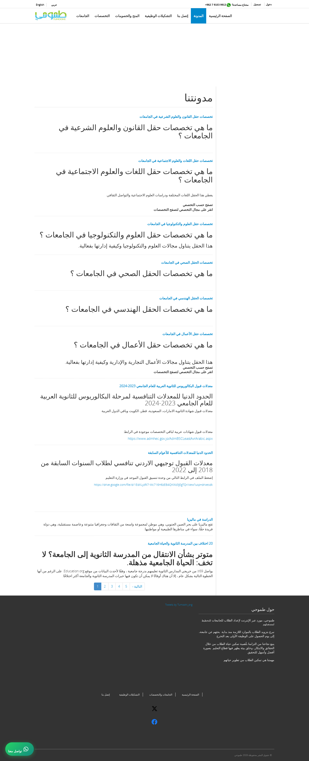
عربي (54, 5)
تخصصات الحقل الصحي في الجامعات (187, 262)
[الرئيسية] (52, 15)
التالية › (137, 586)
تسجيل (257, 4)
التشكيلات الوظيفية (158, 15)
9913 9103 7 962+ (215, 4)
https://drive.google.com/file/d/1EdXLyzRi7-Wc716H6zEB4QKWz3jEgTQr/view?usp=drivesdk (153, 485)
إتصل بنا (182, 15)
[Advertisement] (154, 57)
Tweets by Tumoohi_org (178, 604)
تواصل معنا (15, 751)
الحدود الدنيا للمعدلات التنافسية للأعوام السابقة (180, 452)
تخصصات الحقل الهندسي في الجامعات (186, 298)
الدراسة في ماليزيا (200, 519)
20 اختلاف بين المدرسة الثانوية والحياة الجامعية (180, 543)
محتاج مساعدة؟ (240, 5)
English (40, 5)
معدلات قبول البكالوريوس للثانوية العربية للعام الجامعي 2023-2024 (166, 386)
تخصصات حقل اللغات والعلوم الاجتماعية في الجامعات (175, 160)
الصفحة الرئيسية (220, 15)
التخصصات (102, 15)
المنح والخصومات (127, 15)
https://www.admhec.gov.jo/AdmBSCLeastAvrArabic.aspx (170, 438)
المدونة (198, 15)
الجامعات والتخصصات (160, 694)
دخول (269, 4)
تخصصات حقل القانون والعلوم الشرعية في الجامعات (176, 116)
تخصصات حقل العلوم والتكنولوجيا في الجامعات (180, 223)
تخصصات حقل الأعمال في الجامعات (187, 333)
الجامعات (82, 15)
